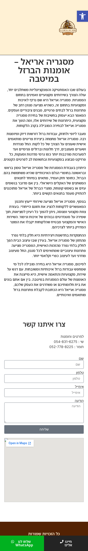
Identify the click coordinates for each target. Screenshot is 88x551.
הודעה (79, 401)
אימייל (79, 386)
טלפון (80, 372)
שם (81, 358)
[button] (82, 16)
